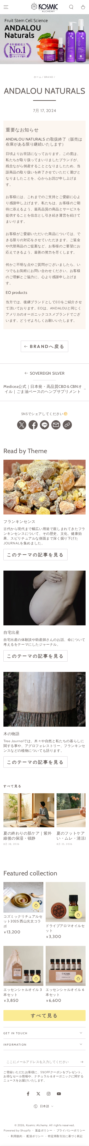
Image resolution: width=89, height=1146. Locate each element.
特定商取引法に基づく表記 (65, 1136)
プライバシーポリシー (71, 1130)
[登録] (83, 1062)
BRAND (48, 77)
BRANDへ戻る (47, 346)
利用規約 (16, 1136)
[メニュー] (6, 7)
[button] (71, 7)
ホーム (38, 77)
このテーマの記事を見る (35, 554)
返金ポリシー (43, 1130)
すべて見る (44, 1015)
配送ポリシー (35, 1136)
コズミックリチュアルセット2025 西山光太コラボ (23, 921)
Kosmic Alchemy (36, 1125)
